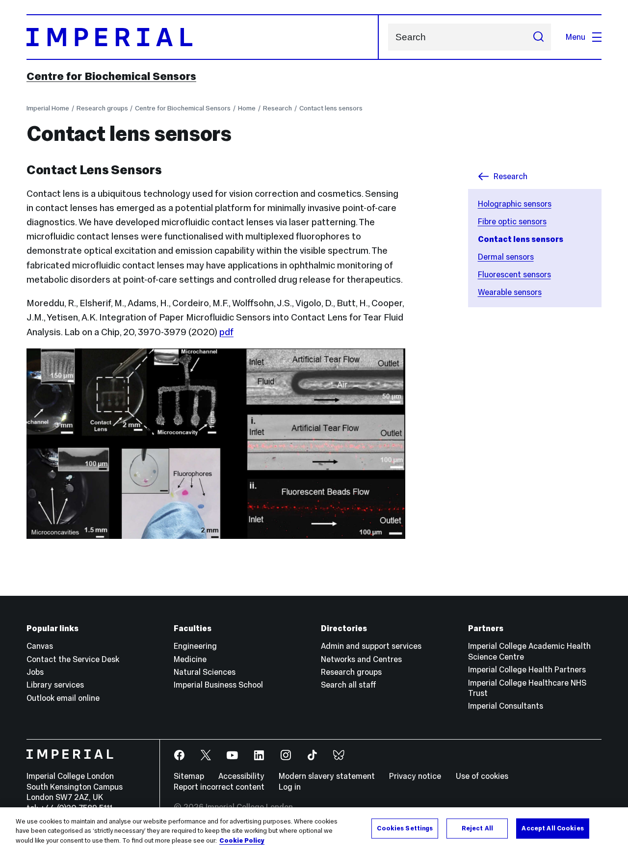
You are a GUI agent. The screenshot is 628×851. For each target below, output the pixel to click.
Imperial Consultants (505, 706)
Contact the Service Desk (72, 659)
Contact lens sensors (331, 108)
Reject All (477, 828)
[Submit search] (538, 37)
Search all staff (348, 685)
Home (247, 108)
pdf (226, 332)
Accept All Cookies (552, 828)
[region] (314, 829)
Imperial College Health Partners (527, 669)
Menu (575, 37)
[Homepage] (202, 37)
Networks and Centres (361, 659)
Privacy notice (415, 776)
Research (277, 108)
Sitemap (189, 776)
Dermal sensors (506, 257)
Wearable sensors (510, 292)
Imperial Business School (218, 685)
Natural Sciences (205, 672)
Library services (55, 685)
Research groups (102, 108)
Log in (290, 787)
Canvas (39, 646)
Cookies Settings (405, 828)
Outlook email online (63, 698)
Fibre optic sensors (512, 221)
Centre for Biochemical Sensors (111, 76)
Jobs (35, 672)
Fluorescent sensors (514, 274)
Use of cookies (482, 776)
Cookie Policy (241, 841)
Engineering (195, 646)
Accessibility (241, 776)
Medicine (190, 659)
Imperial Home (47, 108)
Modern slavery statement (327, 776)
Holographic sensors (514, 204)
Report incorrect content (219, 787)
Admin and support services (371, 646)
